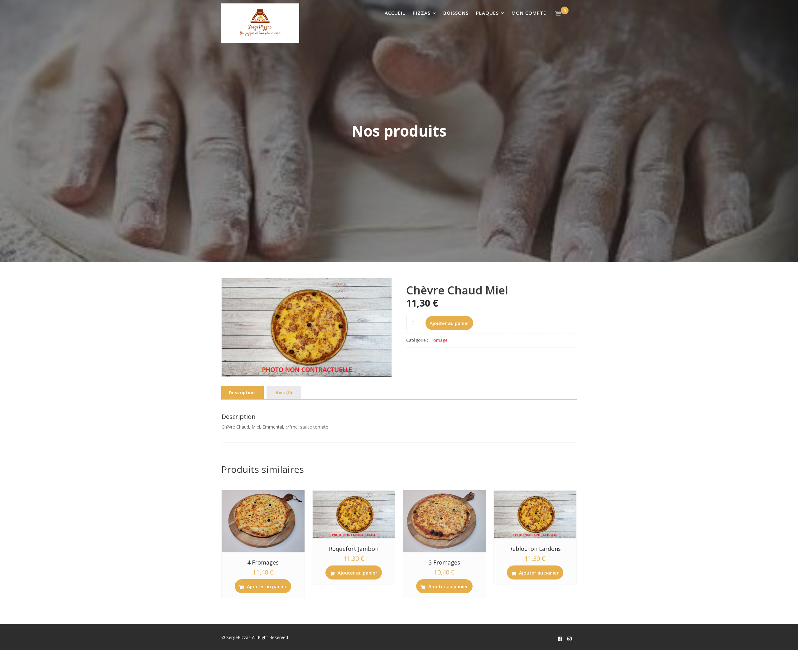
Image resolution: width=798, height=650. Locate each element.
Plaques (487, 13)
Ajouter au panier (449, 323)
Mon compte (529, 13)
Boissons (456, 13)
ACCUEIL (395, 13)
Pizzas (421, 13)
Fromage (438, 340)
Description (242, 392)
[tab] (242, 393)
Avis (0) (284, 392)
